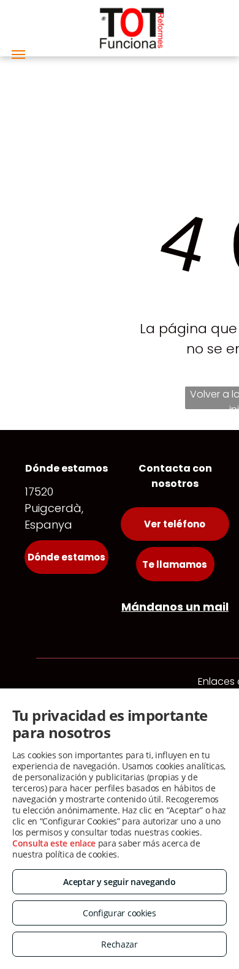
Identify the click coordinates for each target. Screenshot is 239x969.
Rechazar (119, 944)
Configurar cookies (119, 913)
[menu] (18, 54)
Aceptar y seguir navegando (119, 882)
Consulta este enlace (54, 843)
